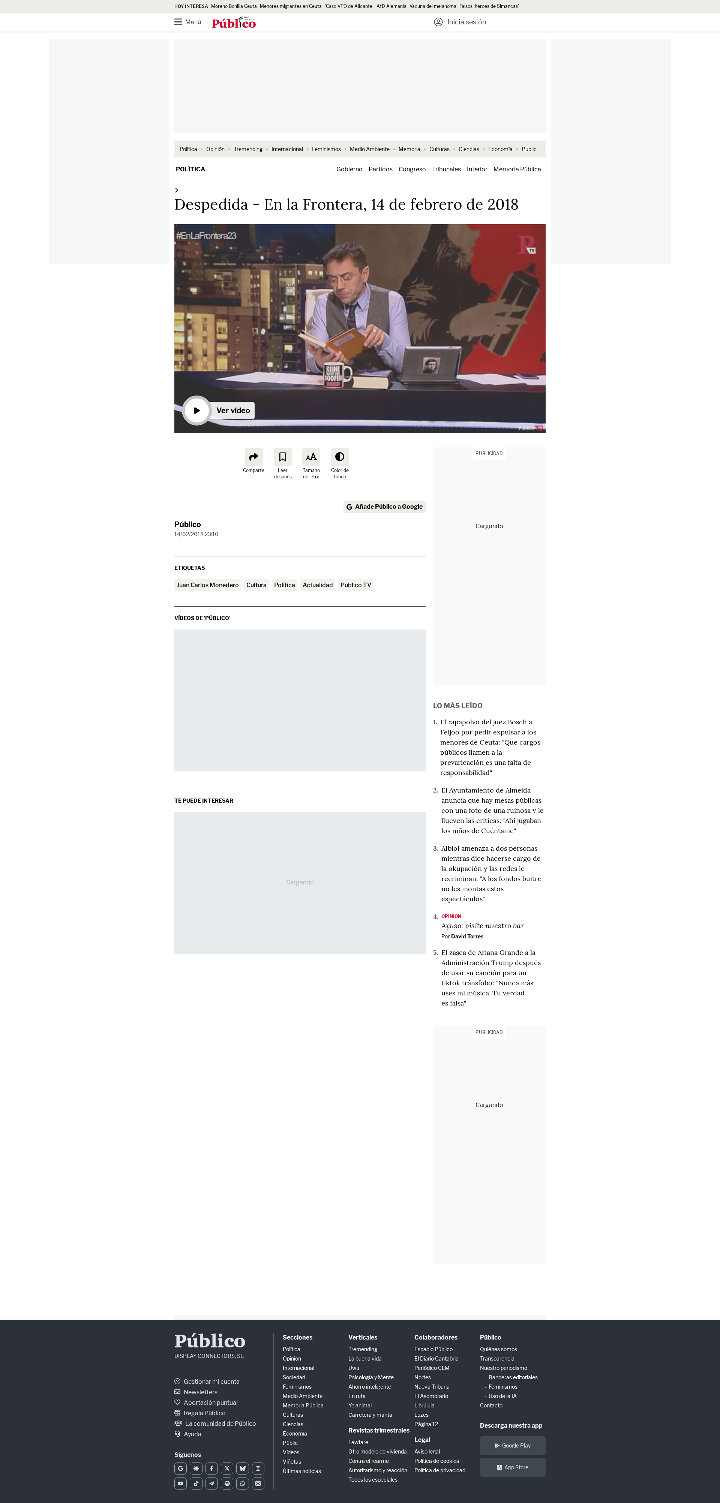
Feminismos (326, 149)
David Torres (467, 936)
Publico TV (355, 585)
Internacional (287, 149)
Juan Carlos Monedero (208, 585)
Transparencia (497, 1358)
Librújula (424, 1405)
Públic (290, 1443)
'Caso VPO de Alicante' (349, 6)
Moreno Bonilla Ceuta (234, 6)
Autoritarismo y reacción (377, 1470)
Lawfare (358, 1442)
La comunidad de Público (220, 1423)
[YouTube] (180, 1484)
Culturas (439, 149)
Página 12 (426, 1424)
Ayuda (192, 1434)
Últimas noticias (302, 1471)
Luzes (421, 1415)
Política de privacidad (439, 1470)
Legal (422, 1439)
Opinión (215, 149)
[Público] (234, 23)
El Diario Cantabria (436, 1358)
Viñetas (292, 1461)
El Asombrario (431, 1396)
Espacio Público (433, 1349)
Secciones (297, 1337)
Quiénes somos (498, 1349)
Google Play (516, 1445)
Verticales (362, 1337)
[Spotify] (227, 1484)
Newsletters (200, 1392)
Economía (500, 149)
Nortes (422, 1377)
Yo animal (360, 1405)
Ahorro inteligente (369, 1386)
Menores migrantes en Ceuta (291, 6)
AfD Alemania (391, 6)
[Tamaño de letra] (311, 457)
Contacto (491, 1405)
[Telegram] (212, 1484)
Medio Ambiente (370, 149)
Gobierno (349, 169)
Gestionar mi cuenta (211, 1381)
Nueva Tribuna (432, 1386)
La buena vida (365, 1358)
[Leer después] (283, 457)
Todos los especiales (373, 1479)
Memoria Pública (517, 169)
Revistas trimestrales (379, 1430)
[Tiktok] (196, 1484)
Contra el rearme (368, 1461)
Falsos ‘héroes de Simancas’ (489, 6)
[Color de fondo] (340, 457)
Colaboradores (436, 1337)
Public (529, 149)
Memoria (409, 149)
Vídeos (291, 1452)
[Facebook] (212, 1469)
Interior (477, 169)
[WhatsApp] (242, 1484)
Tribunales (446, 169)
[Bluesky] (242, 1469)
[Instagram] (258, 1469)
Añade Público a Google (389, 506)
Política (188, 149)
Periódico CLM (432, 1368)
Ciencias (469, 149)
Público (187, 524)
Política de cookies (436, 1461)
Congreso (412, 169)
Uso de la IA (503, 1396)
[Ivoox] (258, 1484)
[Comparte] (254, 457)
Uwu (353, 1368)
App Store (516, 1467)
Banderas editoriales (513, 1377)
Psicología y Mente (371, 1377)
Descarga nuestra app (511, 1425)
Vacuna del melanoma (433, 6)
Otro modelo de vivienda (377, 1451)
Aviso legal (427, 1451)
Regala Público (204, 1413)
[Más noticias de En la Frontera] (176, 190)
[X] (227, 1469)
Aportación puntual (210, 1402)
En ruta (357, 1396)
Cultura (256, 585)
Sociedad (294, 1377)
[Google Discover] (196, 1469)
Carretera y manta (370, 1415)
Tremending (248, 149)
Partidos (381, 169)
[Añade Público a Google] (180, 1469)
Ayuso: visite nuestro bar (482, 925)
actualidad (318, 585)
